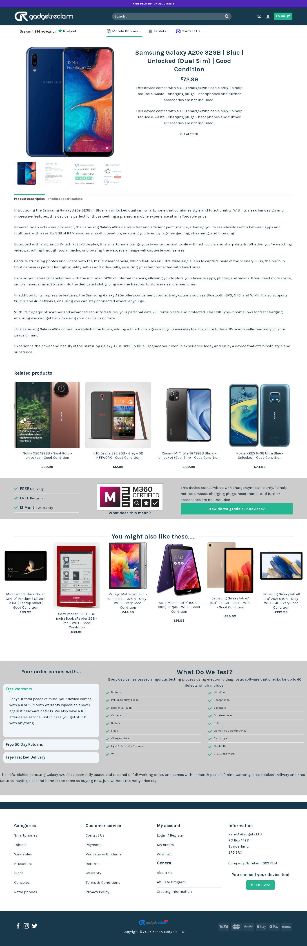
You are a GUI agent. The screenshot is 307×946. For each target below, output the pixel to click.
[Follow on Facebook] (18, 926)
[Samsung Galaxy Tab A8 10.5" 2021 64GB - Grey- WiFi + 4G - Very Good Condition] (281, 565)
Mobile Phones (125, 31)
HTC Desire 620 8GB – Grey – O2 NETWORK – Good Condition (118, 455)
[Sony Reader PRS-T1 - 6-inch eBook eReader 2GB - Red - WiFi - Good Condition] (76, 575)
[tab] (29, 199)
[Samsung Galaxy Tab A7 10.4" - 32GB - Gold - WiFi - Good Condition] (230, 567)
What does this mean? (130, 513)
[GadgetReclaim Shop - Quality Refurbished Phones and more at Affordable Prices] (47, 16)
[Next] (118, 102)
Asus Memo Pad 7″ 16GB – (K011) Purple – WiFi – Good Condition (179, 607)
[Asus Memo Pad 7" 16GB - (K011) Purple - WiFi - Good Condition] (179, 570)
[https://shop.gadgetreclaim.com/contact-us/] (260, 16)
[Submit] (227, 16)
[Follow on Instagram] (26, 926)
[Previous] (22, 102)
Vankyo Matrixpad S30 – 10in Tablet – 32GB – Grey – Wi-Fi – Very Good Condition (128, 601)
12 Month (28, 507)
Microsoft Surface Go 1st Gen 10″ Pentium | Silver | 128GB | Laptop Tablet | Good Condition (25, 601)
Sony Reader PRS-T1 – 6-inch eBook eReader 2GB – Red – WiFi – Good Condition (76, 620)
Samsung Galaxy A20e (48, 774)
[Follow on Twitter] (34, 926)
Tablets (160, 31)
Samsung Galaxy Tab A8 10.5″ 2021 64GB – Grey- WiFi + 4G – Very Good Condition (281, 601)
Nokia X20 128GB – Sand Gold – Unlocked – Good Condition (47, 455)
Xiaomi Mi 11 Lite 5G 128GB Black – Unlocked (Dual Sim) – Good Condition (188, 455)
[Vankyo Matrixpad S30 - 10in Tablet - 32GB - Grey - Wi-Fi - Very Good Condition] (128, 565)
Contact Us (191, 31)
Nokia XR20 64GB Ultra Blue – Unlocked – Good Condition (259, 455)
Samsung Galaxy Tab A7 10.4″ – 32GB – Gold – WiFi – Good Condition (230, 602)
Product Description (29, 198)
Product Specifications (65, 198)
